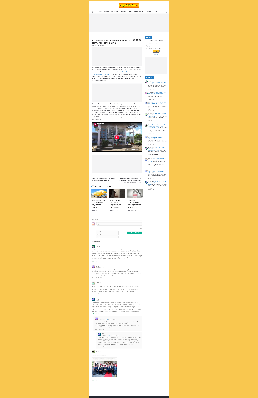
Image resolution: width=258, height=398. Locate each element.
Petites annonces (138, 11)
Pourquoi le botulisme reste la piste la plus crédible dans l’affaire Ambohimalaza (134, 204)
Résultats (156, 54)
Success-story (114, 11)
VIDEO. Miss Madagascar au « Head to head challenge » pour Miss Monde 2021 (103, 179)
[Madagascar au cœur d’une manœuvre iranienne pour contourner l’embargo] (99, 193)
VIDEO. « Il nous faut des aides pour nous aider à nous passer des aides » (157, 171)
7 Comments (101, 45)
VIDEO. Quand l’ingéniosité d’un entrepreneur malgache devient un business (157, 160)
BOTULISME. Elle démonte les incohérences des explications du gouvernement (115, 204)
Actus (100, 11)
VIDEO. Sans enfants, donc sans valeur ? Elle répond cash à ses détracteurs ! (157, 94)
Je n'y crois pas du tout (152, 46)
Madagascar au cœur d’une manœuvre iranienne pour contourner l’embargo (98, 204)
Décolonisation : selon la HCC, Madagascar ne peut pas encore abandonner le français (157, 103)
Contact (155, 11)
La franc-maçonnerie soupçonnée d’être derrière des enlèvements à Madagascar (155, 137)
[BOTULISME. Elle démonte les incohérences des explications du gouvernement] (117, 193)
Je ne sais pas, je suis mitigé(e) (154, 48)
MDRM (106, 319)
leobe (109, 335)
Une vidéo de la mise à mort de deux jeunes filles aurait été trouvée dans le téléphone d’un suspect (157, 82)
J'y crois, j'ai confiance (152, 43)
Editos (130, 11)
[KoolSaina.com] (92, 11)
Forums (149, 11)
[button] (144, 12)
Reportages (124, 11)
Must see (106, 11)
